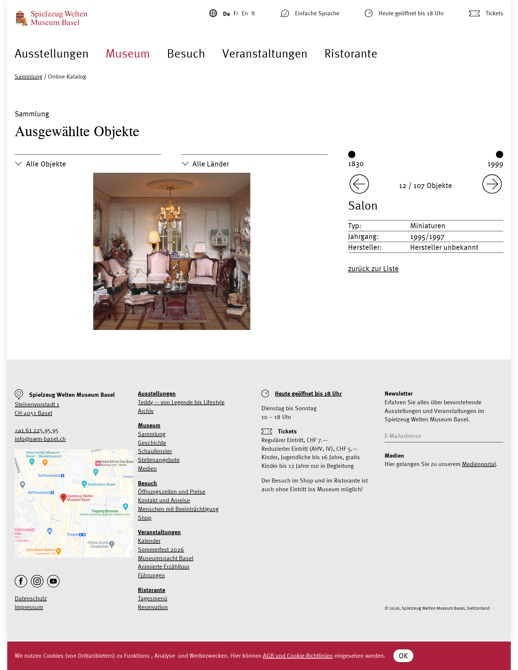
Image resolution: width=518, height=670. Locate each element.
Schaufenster (155, 450)
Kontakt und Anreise (164, 500)
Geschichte (152, 442)
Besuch (186, 53)
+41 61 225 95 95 (36, 429)
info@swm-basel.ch (40, 438)
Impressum (29, 606)
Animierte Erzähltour (163, 566)
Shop (144, 517)
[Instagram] (37, 581)
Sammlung (28, 76)
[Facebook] (21, 581)
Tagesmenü (152, 598)
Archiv (145, 410)
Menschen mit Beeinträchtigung (178, 508)
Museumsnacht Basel (165, 558)
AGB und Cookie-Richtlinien (298, 655)
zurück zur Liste (373, 268)
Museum (128, 53)
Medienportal (479, 463)
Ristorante (350, 53)
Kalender (149, 540)
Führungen (151, 575)
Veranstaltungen (265, 53)
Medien (147, 468)
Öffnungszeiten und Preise (171, 491)
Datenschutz (31, 598)
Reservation (153, 606)
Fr (236, 13)
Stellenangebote (159, 459)
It (253, 13)
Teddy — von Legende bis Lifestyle (181, 402)
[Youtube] (53, 581)
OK (403, 655)
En (245, 13)
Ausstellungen (52, 53)
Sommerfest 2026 (161, 549)
